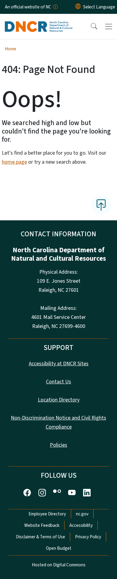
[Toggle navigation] (108, 26)
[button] (90, 26)
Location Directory (59, 400)
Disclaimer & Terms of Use (40, 536)
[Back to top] (101, 205)
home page (14, 162)
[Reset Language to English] (78, 6)
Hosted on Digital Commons (59, 565)
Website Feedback (41, 525)
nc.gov (82, 514)
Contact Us (58, 381)
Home (10, 49)
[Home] (38, 21)
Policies (58, 445)
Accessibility (81, 525)
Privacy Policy (88, 536)
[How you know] (55, 6)
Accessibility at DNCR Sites (58, 363)
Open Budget (58, 548)
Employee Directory (47, 514)
